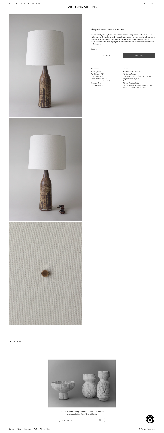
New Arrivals (13, 4)
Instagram (27, 429)
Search (146, 4)
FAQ (35, 429)
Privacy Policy (45, 429)
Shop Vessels (24, 4)
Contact (11, 429)
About (153, 4)
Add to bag (139, 55)
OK (100, 420)
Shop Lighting (37, 4)
